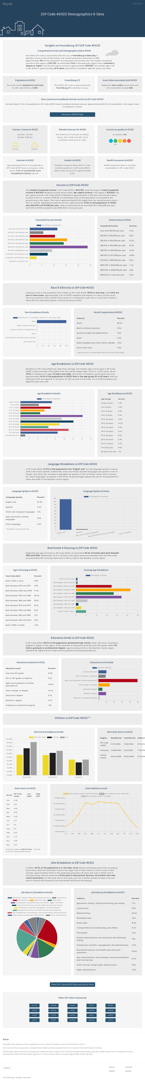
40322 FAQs (137, 4)
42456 (72, 1020)
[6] (89, 717)
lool (6, 1067)
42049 (91, 1020)
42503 (110, 1015)
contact (128, 1067)
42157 (34, 1020)
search (112, 1071)
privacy (128, 1071)
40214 (110, 1020)
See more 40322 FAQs (72, 114)
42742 (34, 1005)
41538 (110, 1010)
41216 (72, 1010)
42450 (72, 1005)
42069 (72, 1015)
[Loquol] (7, 5)
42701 (91, 1005)
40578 (91, 1010)
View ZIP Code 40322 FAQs (72, 984)
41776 (53, 1015)
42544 (53, 1010)
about (111, 1067)
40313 (53, 1020)
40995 (110, 1005)
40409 (53, 1005)
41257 (91, 1015)
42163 (34, 1015)
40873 (34, 1010)
